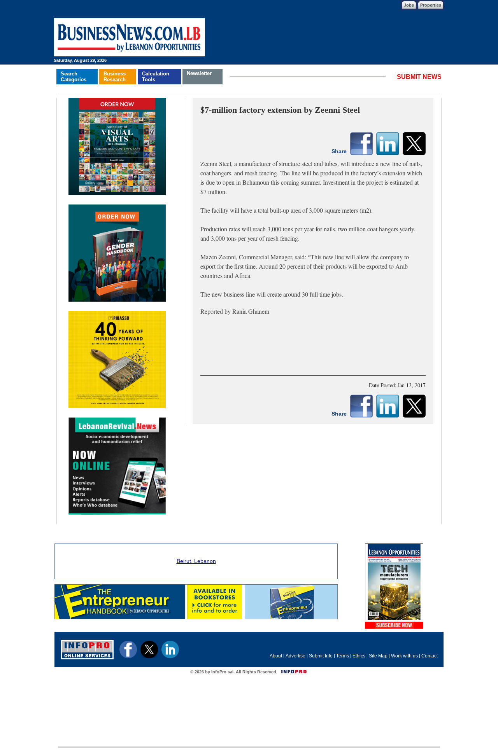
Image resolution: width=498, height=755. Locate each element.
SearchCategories (73, 76)
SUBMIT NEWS (419, 76)
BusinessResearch (114, 76)
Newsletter (199, 73)
